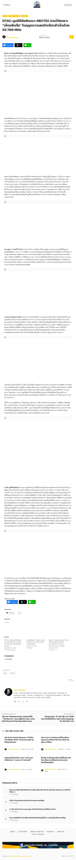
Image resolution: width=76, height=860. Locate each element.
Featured (22, 832)
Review (50, 832)
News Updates (14, 16)
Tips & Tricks (38, 834)
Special (61, 832)
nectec (12, 673)
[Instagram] (27, 701)
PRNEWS (24, 16)
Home (12, 832)
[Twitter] (19, 701)
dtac (5, 673)
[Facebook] (23, 701)
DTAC (5, 16)
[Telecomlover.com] (37, 5)
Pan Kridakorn (12, 37)
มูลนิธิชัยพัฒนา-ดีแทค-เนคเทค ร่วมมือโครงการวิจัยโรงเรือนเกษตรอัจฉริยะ (36, 642)
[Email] (15, 701)
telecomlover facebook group (19, 856)
